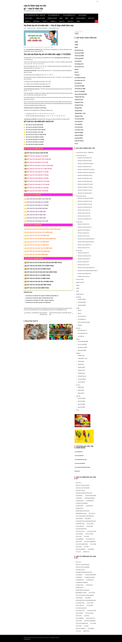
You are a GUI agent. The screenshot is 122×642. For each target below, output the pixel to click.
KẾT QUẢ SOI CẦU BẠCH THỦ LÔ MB (34, 132)
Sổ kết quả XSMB (79, 53)
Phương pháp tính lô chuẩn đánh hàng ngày (86, 521)
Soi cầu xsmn (82, 15)
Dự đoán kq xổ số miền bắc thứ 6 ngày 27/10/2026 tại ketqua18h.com (42, 295)
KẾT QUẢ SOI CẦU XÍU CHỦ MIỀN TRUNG (39, 269)
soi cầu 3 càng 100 (80, 526)
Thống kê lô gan (79, 99)
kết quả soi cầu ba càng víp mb (85, 157)
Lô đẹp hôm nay (79, 518)
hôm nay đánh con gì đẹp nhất (82, 510)
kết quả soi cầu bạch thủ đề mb (85, 160)
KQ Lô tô (61, 21)
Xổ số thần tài (78, 83)
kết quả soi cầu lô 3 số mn (83, 236)
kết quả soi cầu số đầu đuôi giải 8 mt (86, 267)
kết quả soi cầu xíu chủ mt (83, 276)
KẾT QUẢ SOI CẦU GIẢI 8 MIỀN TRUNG (38, 288)
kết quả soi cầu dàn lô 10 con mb (85, 187)
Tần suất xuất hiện (79, 118)
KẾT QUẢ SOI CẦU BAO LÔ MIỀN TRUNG (38, 278)
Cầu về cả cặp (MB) (80, 91)
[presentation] (68, 326)
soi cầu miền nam (79, 539)
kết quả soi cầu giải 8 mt (83, 261)
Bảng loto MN (81, 390)
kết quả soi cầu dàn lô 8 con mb (85, 201)
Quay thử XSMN (79, 135)
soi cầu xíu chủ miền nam (89, 541)
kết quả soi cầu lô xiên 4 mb (84, 216)
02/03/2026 (28, 338)
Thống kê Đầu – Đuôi (80, 113)
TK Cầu (44, 21)
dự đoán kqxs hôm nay (89, 498)
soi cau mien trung (80, 523)
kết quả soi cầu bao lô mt (83, 252)
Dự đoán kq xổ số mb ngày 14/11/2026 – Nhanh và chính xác (40, 300)
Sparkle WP (27, 639)
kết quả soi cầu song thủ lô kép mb (85, 198)
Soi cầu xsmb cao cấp (69, 15)
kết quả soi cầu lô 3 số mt (83, 264)
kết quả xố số (92, 513)
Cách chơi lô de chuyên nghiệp (83, 487)
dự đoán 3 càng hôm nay (90, 495)
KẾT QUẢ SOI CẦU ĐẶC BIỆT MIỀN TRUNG (39, 284)
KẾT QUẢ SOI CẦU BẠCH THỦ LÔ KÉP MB (35, 129)
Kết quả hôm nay (80, 18)
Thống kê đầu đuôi (79, 97)
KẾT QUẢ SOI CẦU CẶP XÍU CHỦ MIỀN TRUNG (40, 281)
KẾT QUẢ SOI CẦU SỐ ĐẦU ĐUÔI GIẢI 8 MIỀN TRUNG (42, 272)
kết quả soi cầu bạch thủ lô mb (84, 166)
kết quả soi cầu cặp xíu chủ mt (84, 255)
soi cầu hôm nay (79, 533)
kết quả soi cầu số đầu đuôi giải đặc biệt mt (87, 270)
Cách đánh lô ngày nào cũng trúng (84, 493)
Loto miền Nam (79, 127)
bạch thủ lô (78, 482)
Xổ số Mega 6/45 (79, 64)
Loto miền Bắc (78, 124)
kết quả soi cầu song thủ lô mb (84, 219)
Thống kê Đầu (78, 108)
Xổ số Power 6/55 (79, 66)
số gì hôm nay (91, 549)
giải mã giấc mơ (89, 505)
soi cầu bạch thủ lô (80, 531)
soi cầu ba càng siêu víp (81, 528)
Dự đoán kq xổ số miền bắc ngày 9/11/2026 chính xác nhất (39, 298)
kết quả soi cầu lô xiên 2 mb (84, 210)
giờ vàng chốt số (80, 508)
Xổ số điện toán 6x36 (80, 77)
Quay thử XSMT (79, 138)
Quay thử (70, 21)
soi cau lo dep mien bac (33, 309)
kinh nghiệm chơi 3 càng (81, 513)
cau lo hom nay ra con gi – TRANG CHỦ (35, 15)
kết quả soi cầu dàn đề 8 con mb (85, 181)
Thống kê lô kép (79, 105)
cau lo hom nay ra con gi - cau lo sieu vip (41, 47)
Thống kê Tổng (79, 116)
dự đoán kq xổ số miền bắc (41, 308)
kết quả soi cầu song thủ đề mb (85, 193)
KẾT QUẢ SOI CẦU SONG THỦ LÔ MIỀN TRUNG (40, 266)
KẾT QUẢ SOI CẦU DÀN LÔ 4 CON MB (34, 142)
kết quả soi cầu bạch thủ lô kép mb (85, 163)
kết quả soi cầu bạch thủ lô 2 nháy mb (86, 169)
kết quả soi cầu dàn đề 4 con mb (85, 175)
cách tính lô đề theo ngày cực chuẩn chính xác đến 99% (60, 313)
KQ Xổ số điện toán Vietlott (84, 322)
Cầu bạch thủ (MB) (79, 86)
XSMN (66, 18)
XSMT (72, 18)
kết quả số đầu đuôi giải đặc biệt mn (86, 241)
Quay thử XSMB (79, 132)
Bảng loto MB (81, 393)
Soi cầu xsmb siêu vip (53, 15)
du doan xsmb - (79, 495)
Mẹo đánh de (88, 518)
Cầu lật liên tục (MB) (80, 88)
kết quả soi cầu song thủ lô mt (84, 273)
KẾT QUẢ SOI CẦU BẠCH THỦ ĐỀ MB (34, 127)
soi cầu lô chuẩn (89, 533)
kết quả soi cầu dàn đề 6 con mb (85, 178)
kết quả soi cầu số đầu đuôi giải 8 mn (86, 238)
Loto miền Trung (79, 130)
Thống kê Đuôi (78, 110)
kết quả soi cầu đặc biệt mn (84, 230)
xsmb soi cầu (86, 551)
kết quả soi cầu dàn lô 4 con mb (85, 190)
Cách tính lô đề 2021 (80, 490)
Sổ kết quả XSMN (79, 55)
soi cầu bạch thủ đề (91, 531)
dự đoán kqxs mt (90, 500)
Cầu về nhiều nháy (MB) (81, 94)
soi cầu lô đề (79, 536)
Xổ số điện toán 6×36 (82, 333)
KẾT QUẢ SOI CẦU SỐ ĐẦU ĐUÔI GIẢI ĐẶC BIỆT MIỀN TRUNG (44, 262)
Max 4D (76, 72)
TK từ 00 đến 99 (79, 121)
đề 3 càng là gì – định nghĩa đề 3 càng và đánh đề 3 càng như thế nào (36, 313)
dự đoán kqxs (79, 498)
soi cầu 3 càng (90, 523)
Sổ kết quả (91, 18)
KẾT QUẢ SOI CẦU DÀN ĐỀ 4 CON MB (34, 137)
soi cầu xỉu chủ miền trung (82, 544)
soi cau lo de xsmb (59, 308)
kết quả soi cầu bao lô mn (83, 224)
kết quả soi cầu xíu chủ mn (84, 247)
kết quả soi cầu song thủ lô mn (84, 244)
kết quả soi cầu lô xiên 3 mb (84, 213)
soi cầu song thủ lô (90, 539)
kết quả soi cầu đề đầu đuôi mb (85, 207)
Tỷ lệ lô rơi (78, 551)
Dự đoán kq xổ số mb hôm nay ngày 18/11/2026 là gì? (38, 302)
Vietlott (27, 21)
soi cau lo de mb (50, 308)
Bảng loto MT (81, 387)
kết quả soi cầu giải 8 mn (83, 233)
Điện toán (36, 21)
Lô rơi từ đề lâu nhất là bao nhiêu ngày (85, 516)
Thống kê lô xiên (79, 102)
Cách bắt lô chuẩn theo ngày (82, 485)
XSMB (61, 18)
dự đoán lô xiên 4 (80, 505)
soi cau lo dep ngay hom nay (45, 309)
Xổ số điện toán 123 (80, 80)
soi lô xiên (86, 546)
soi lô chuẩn (78, 546)
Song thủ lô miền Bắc (80, 549)
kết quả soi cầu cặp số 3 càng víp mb (86, 172)
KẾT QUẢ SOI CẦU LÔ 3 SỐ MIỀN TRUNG (38, 275)
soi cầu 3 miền (89, 526)
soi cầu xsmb (79, 541)
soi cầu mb (86, 536)
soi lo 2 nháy (93, 544)
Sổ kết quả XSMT (79, 58)
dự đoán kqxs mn (80, 500)
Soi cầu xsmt (28, 18)
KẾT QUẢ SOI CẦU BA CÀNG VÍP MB (34, 124)
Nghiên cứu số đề (52, 18)
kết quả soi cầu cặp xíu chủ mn (84, 227)
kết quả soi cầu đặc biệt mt (84, 258)
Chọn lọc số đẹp (40, 18)
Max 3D (76, 69)
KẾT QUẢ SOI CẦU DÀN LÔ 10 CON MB (35, 139)
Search (76, 33)
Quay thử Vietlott (79, 140)
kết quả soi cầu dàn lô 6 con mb (85, 204)
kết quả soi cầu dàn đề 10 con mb (85, 184)
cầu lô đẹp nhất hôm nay (29, 308)
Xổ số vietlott (78, 61)
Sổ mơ (78, 21)
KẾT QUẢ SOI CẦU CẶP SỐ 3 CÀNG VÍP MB (36, 134)
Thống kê (52, 21)
